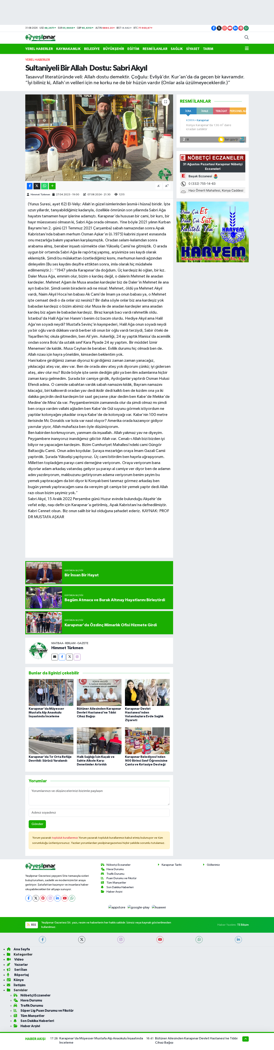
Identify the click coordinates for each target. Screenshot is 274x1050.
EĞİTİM (133, 49)
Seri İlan (20, 969)
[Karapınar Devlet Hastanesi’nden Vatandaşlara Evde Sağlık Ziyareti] (147, 692)
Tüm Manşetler (116, 882)
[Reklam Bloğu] (213, 232)
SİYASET (193, 49)
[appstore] (117, 907)
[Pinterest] (43, 898)
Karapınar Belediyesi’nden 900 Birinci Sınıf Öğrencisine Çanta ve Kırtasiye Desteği (146, 760)
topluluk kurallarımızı (65, 837)
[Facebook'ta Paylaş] (29, 186)
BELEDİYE (92, 49)
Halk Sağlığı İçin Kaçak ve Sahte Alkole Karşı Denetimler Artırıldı (96, 760)
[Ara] (247, 38)
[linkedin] (238, 939)
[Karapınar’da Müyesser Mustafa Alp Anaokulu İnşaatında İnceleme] (51, 692)
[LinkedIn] (57, 898)
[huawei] (159, 907)
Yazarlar (21, 964)
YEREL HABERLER (39, 49)
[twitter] (81, 939)
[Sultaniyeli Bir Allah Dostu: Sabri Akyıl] (99, 137)
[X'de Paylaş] (36, 186)
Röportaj (21, 975)
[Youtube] (64, 898)
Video (19, 959)
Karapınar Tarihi (172, 864)
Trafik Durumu (115, 873)
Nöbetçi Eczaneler (119, 864)
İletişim (19, 985)
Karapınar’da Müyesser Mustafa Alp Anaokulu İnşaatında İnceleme (46, 712)
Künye (19, 980)
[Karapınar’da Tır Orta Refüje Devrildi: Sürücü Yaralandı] (51, 740)
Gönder (37, 824)
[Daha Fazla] (52, 186)
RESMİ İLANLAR (155, 49)
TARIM (208, 49)
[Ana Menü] (247, 49)
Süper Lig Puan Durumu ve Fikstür (47, 1010)
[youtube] (159, 939)
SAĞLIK (177, 49)
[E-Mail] (54, 657)
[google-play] (139, 907)
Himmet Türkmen (40, 194)
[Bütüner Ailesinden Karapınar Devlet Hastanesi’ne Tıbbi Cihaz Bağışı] (99, 692)
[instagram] (120, 939)
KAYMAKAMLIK (68, 49)
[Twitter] (69, 657)
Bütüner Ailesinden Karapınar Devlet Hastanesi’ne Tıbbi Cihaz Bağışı (99, 712)
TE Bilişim (243, 924)
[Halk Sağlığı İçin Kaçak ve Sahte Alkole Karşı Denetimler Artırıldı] (99, 740)
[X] (35, 898)
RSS (33, 924)
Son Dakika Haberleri (120, 887)
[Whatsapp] (72, 898)
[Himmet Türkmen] (38, 650)
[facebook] (42, 939)
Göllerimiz (213, 864)
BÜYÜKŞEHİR (113, 49)
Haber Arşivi (114, 891)
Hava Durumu (115, 869)
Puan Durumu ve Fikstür (122, 878)
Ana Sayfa (22, 949)
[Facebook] (62, 657)
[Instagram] (77, 657)
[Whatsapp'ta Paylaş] (44, 186)
